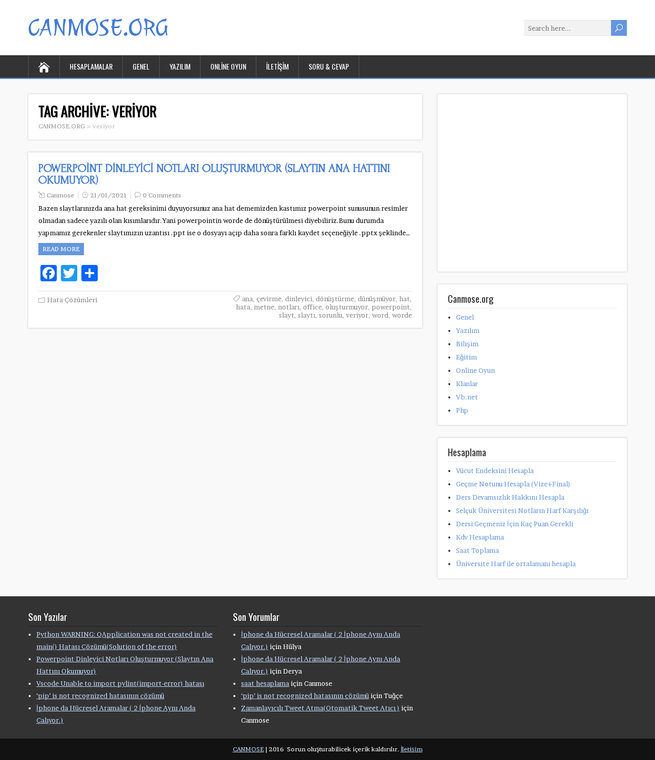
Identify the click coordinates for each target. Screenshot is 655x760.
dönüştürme (335, 299)
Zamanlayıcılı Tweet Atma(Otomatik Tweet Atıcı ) (320, 708)
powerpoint (391, 307)
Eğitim (466, 357)
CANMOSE (248, 749)
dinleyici (298, 299)
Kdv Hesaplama (480, 537)
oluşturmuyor (346, 307)
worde (402, 315)
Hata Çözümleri (72, 300)
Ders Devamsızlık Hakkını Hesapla (510, 497)
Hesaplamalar (91, 66)
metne (264, 307)
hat (404, 299)
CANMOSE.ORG (98, 27)
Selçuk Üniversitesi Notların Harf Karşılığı (522, 510)
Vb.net (467, 397)
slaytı (306, 315)
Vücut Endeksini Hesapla (495, 470)
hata (243, 307)
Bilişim (467, 344)
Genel (141, 66)
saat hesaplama (265, 683)
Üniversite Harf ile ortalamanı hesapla (516, 564)
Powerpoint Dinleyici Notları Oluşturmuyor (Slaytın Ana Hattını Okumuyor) (214, 174)
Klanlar (467, 383)
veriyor (357, 315)
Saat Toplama (477, 550)
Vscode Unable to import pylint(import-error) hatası (120, 683)
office (312, 307)
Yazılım (179, 66)
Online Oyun (228, 66)
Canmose (60, 195)
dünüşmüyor (377, 299)
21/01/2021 (108, 195)
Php (462, 410)
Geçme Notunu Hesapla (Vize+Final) (513, 484)
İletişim (277, 66)
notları (288, 307)
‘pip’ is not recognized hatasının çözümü (100, 695)
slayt (286, 315)
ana (247, 299)
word (380, 315)
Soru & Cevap (329, 66)
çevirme (268, 299)
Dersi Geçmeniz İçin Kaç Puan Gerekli (514, 524)
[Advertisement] (524, 196)
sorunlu (330, 315)
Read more (61, 249)
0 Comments (162, 195)
